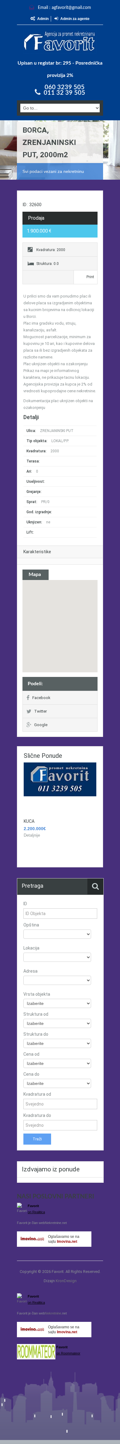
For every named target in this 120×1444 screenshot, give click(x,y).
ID (25, 903)
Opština (31, 924)
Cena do (31, 1074)
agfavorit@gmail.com (71, 8)
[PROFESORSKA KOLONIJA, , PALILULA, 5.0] (60, 779)
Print (90, 277)
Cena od (31, 1054)
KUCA (29, 821)
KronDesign (66, 1280)
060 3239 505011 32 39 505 (64, 90)
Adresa (30, 971)
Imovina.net (67, 1241)
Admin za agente (75, 19)
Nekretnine (53, 1223)
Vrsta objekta (36, 994)
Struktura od (35, 1014)
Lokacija (31, 948)
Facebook (41, 697)
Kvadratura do (37, 1115)
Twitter (40, 711)
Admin (43, 19)
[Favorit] (60, 42)
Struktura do (35, 1034)
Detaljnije (32, 835)
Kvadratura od (37, 1094)
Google (40, 724)
